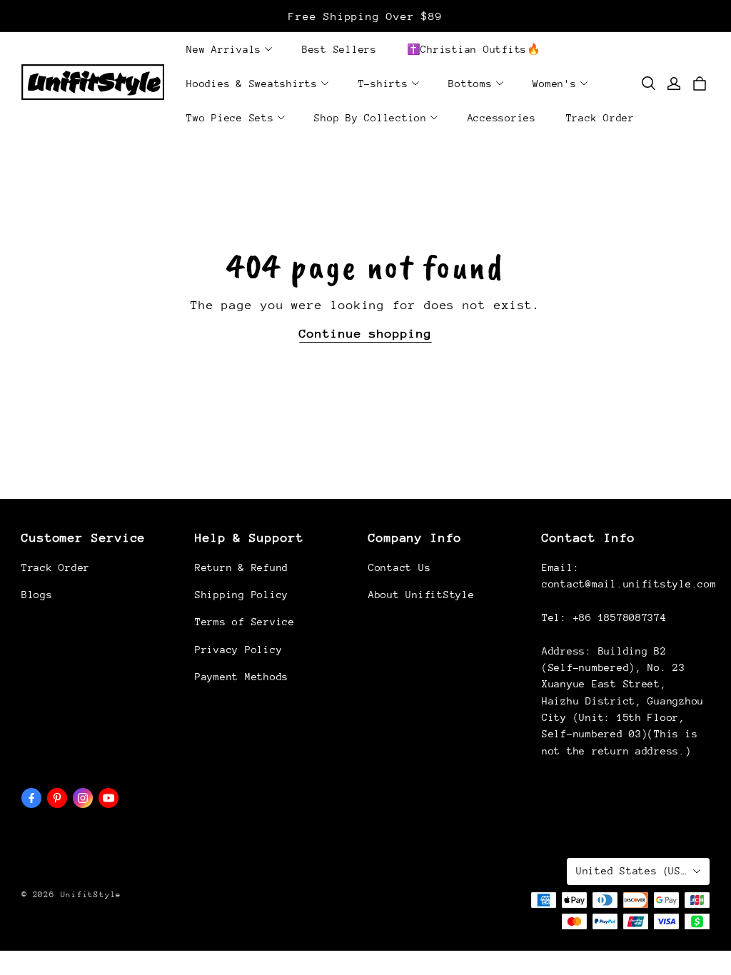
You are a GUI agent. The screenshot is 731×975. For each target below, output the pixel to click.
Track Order (600, 117)
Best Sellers (339, 49)
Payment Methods (241, 676)
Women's (554, 83)
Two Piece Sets (230, 117)
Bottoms (470, 83)
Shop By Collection (370, 117)
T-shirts (383, 83)
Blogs (37, 594)
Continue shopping (365, 333)
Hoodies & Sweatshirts (252, 83)
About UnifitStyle (421, 594)
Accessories (502, 117)
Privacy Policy (238, 649)
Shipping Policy (241, 594)
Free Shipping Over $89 (365, 16)
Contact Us (399, 567)
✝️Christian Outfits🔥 (474, 49)
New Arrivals (223, 49)
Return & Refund (241, 567)
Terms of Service (245, 621)
